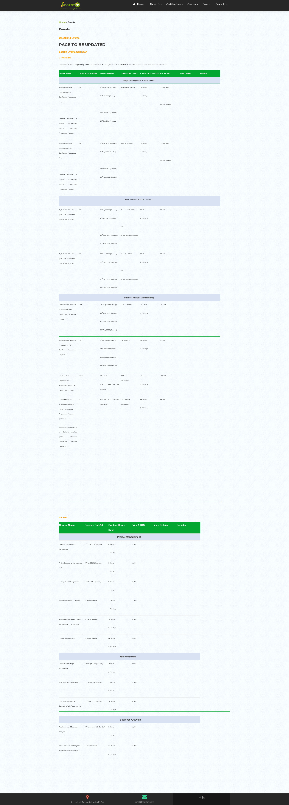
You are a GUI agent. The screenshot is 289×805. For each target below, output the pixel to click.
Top (281, 797)
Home (62, 22)
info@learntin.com (144, 801)
